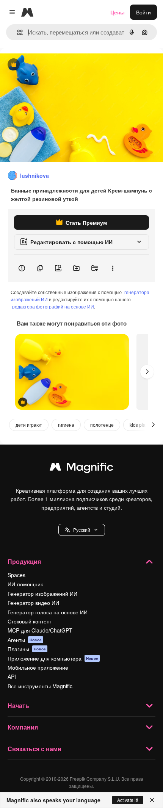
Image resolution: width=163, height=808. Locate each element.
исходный (51, 65)
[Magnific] (81, 468)
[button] (81, 530)
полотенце (102, 424)
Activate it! (127, 800)
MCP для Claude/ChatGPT (40, 630)
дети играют (29, 424)
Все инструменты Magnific (40, 686)
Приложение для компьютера (53, 658)
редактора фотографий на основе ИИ (53, 306)
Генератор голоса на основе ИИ (48, 612)
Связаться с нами (34, 748)
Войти (143, 12)
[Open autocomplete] (16, 32)
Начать (18, 705)
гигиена (66, 424)
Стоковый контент (30, 621)
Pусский (81, 529)
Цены (117, 12)
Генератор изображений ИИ (42, 593)
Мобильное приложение (38, 667)
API (12, 676)
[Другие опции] (112, 268)
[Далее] (147, 372)
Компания (23, 727)
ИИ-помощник (25, 584)
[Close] (152, 800)
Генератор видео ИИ (33, 602)
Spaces (16, 575)
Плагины (27, 649)
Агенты (25, 640)
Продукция (24, 561)
